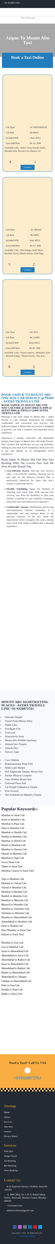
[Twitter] (40, 1227)
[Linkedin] (30, 1227)
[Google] (25, 1227)
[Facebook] (15, 1227)
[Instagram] (20, 1227)
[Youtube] (35, 1227)
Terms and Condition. (27, 1236)
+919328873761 (27, 1077)
